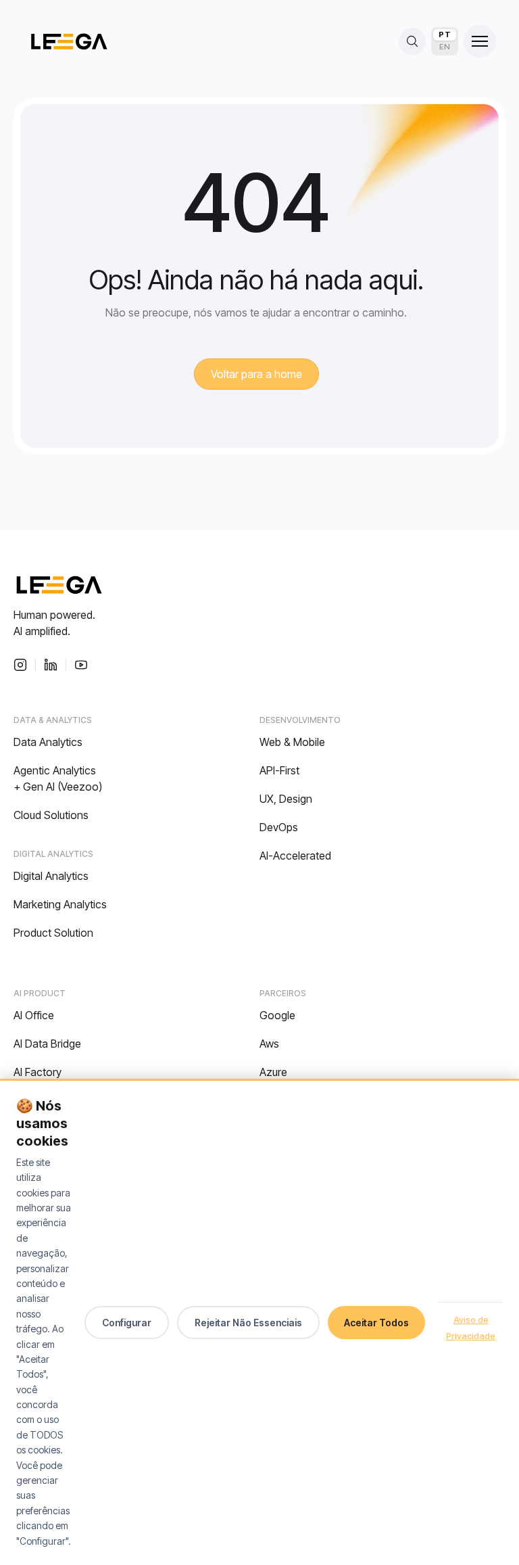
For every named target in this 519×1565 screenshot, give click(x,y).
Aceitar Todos (376, 1322)
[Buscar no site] (412, 41)
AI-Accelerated (295, 855)
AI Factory (37, 1072)
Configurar (126, 1322)
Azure (273, 1072)
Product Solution (53, 932)
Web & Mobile (292, 742)
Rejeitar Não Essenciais (248, 1322)
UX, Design (286, 798)
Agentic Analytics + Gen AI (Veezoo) (58, 778)
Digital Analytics (51, 876)
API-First (279, 770)
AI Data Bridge (47, 1043)
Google (277, 1015)
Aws (269, 1043)
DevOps (279, 827)
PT (445, 34)
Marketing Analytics (60, 904)
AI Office (34, 1015)
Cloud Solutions (51, 815)
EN (445, 46)
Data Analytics (48, 742)
